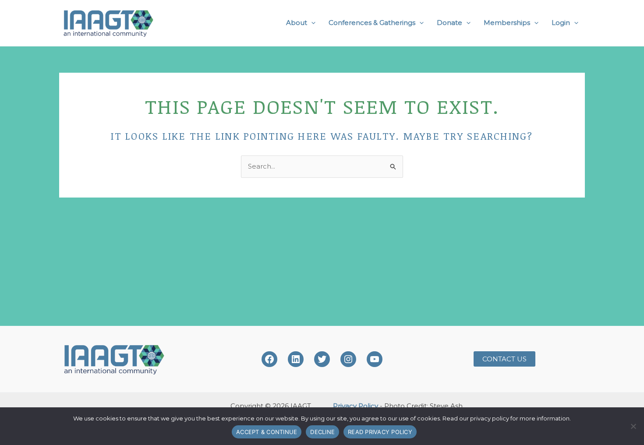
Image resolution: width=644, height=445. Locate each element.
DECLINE (322, 431)
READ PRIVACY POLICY (380, 431)
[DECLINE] (633, 426)
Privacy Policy (355, 406)
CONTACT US (504, 359)
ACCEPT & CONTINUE (266, 431)
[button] (311, 22)
